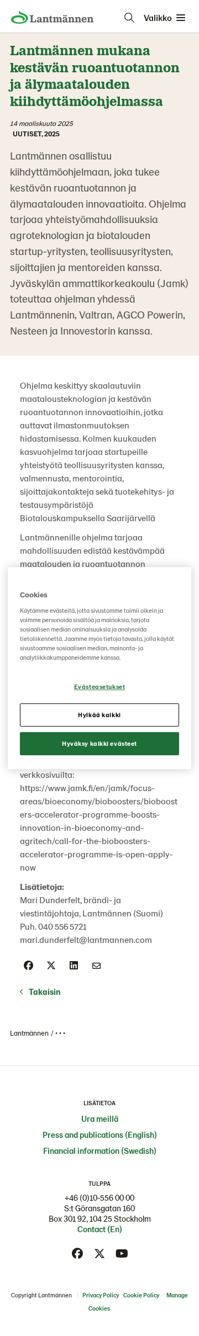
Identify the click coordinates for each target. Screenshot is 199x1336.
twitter (99, 1253)
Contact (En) (99, 1229)
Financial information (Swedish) (99, 1150)
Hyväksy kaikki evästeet (99, 743)
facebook (77, 1253)
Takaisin (44, 991)
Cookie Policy (141, 1294)
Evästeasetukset (99, 686)
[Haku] (129, 18)
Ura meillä (99, 1118)
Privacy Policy (100, 1294)
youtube (121, 1253)
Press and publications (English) (100, 1134)
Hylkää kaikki (99, 714)
